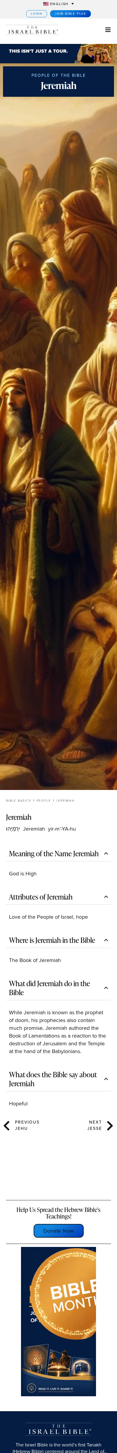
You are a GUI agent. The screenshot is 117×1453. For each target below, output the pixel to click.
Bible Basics (18, 800)
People (44, 800)
